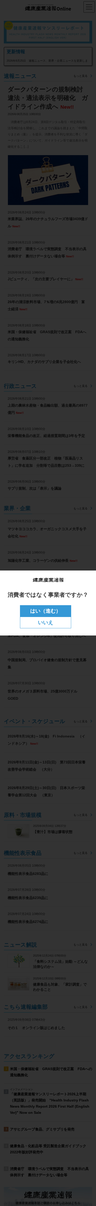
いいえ (45, 622)
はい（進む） (45, 611)
